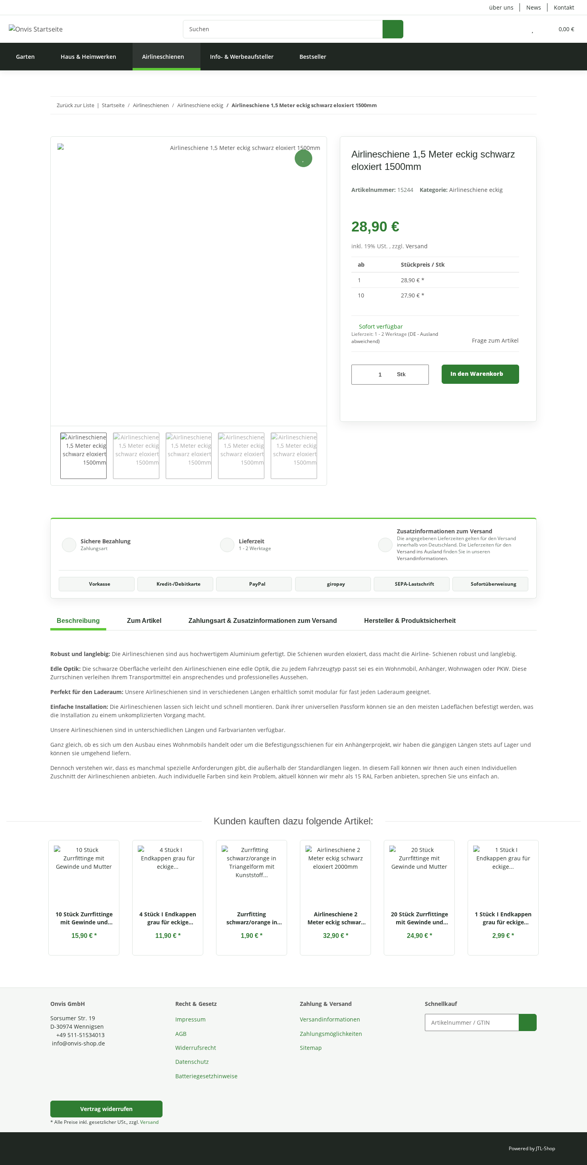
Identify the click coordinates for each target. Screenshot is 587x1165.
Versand (417, 246)
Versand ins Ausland (419, 551)
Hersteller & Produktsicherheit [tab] (410, 620)
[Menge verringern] (360, 374)
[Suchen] (393, 29)
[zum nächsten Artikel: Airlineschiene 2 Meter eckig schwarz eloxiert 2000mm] (528, 105)
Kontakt (564, 7)
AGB (180, 1033)
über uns (501, 7)
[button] (516, 29)
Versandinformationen (422, 558)
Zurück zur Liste (75, 105)
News (533, 7)
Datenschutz (192, 1061)
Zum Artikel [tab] (144, 620)
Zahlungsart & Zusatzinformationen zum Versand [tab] (262, 620)
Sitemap (311, 1047)
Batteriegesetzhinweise (206, 1076)
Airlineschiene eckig (476, 190)
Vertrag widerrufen (106, 1109)
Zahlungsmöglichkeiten (331, 1033)
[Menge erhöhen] (419, 374)
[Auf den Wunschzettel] (303, 158)
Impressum (190, 1019)
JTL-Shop (545, 1148)
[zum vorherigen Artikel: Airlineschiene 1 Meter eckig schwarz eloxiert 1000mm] (511, 105)
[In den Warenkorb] (56, 132)
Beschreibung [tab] (78, 620)
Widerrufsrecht (195, 1047)
